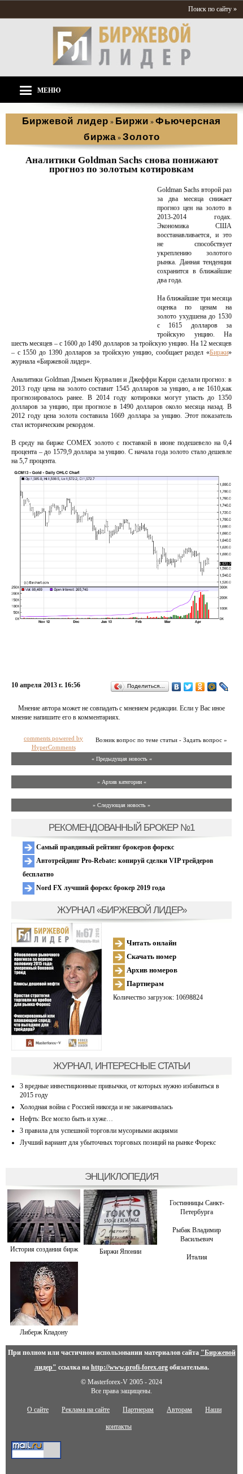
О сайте (38, 1410)
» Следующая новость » (121, 805)
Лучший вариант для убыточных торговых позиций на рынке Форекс (118, 1142)
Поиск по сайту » (212, 9)
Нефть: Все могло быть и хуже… (66, 1119)
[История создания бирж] (43, 1240)
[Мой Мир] (212, 686)
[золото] (82, 326)
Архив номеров (151, 970)
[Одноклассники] (200, 686)
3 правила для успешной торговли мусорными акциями (98, 1131)
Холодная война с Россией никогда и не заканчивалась (96, 1107)
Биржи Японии (120, 1251)
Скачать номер (150, 956)
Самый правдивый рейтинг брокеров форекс (104, 847)
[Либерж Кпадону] (44, 1323)
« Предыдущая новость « (122, 759)
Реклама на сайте (86, 1410)
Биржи (219, 352)
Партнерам (144, 983)
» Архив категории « (121, 782)
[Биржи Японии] (120, 1242)
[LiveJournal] (224, 686)
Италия (196, 1257)
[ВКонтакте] (177, 686)
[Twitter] (188, 686)
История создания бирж (44, 1249)
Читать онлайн (150, 943)
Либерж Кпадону (44, 1332)
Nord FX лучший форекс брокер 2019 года (99, 888)
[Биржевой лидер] (121, 67)
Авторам (179, 1410)
